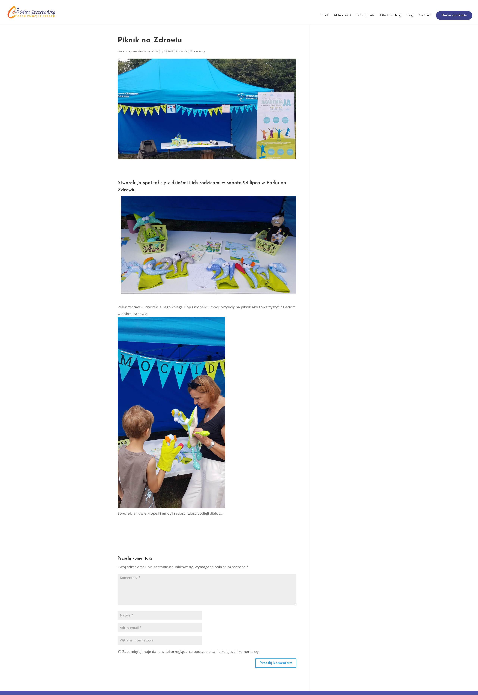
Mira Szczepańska (148, 51)
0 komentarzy (197, 51)
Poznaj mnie (365, 15)
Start (324, 15)
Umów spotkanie (454, 15)
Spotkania (181, 51)
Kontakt (424, 15)
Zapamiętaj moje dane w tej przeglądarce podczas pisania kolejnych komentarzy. (191, 651)
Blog (409, 15)
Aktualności (342, 15)
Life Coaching (390, 15)
